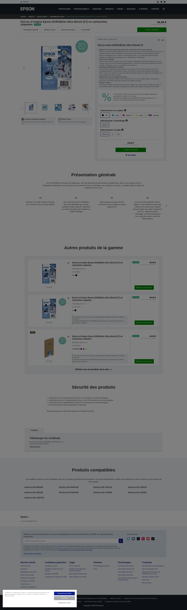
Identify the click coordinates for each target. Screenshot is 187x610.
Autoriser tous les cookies (64, 593)
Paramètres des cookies (64, 602)
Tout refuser (64, 598)
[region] (40, 598)
